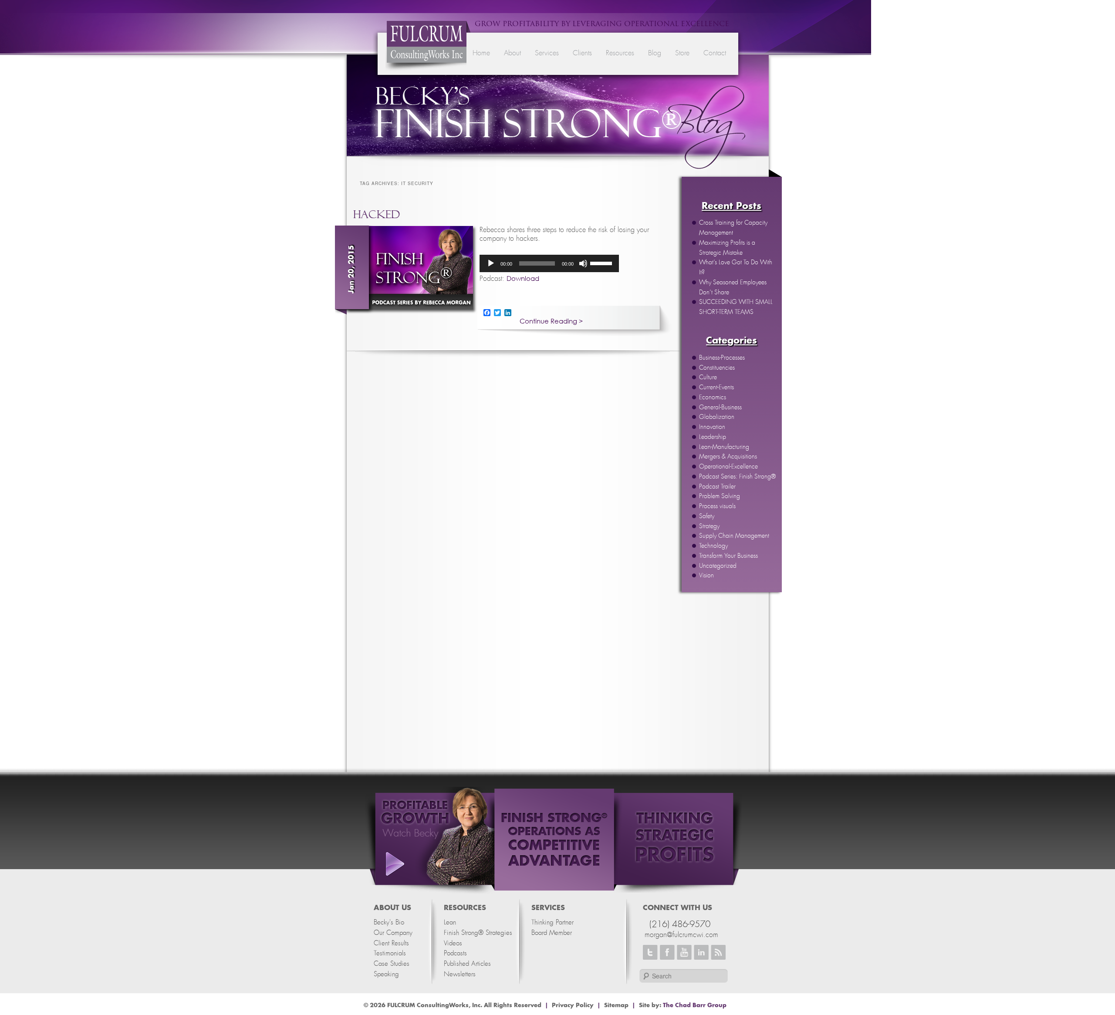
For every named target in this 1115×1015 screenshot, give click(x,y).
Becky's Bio (389, 922)
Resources (620, 53)
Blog (654, 53)
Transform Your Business (728, 556)
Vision (706, 576)
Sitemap (616, 1005)
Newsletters (460, 974)
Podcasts (455, 953)
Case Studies (391, 964)
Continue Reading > (551, 321)
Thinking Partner (552, 922)
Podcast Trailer (717, 487)
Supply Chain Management (734, 536)
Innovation (712, 427)
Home (481, 53)
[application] (549, 263)
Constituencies (717, 368)
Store (682, 53)
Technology (713, 546)
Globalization (716, 417)
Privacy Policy (573, 1005)
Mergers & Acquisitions (728, 457)
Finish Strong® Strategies (478, 933)
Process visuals (717, 506)
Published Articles (467, 964)
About (512, 53)
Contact (714, 53)
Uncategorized (718, 566)
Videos (453, 943)
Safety (706, 516)
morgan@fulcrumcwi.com (681, 934)
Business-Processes (722, 358)
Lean (450, 922)
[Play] (491, 263)
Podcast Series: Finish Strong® (737, 477)
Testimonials (390, 953)
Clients (582, 53)
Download (523, 278)
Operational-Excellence (728, 467)
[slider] (602, 262)
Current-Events (716, 387)
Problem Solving (719, 496)
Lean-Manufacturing (724, 447)
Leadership (712, 437)
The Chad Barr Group (694, 1005)
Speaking (386, 974)
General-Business (720, 408)
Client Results (391, 943)
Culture (708, 377)
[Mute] (583, 263)
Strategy (709, 526)
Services (547, 53)
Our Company (393, 933)
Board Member (551, 933)
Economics (712, 398)
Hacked (376, 215)
